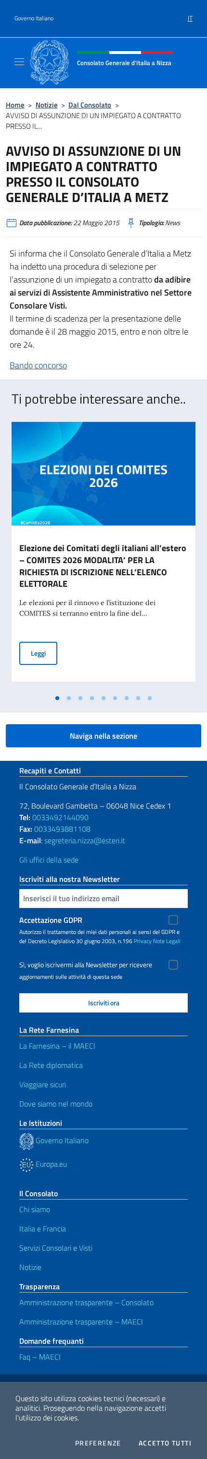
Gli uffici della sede (48, 859)
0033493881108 (62, 829)
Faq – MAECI (40, 1357)
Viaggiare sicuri (42, 1084)
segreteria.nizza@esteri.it (84, 840)
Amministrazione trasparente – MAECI (81, 1321)
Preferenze (98, 1443)
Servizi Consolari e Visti (55, 1248)
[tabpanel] (103, 555)
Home (15, 104)
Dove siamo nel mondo (55, 1103)
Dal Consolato (89, 104)
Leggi (44, 653)
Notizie (47, 104)
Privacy (143, 941)
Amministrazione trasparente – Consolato (86, 1302)
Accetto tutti (165, 1443)
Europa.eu (50, 1164)
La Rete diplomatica (51, 1065)
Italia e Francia (42, 1228)
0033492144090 (60, 817)
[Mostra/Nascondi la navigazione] (19, 62)
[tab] (57, 698)
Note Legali (167, 941)
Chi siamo (34, 1209)
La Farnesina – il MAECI (57, 1046)
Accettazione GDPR (50, 920)
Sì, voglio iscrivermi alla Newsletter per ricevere (85, 964)
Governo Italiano (33, 18)
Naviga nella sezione (103, 736)
